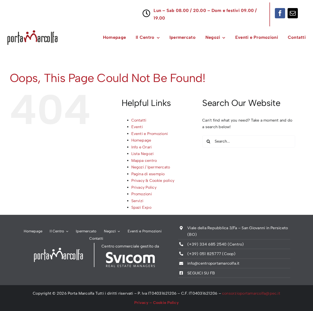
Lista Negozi (142, 153)
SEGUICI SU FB (201, 273)
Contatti (138, 120)
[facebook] (280, 13)
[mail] (293, 13)
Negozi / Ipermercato (150, 167)
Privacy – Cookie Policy (156, 302)
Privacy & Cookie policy (153, 180)
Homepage (141, 140)
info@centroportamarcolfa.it (213, 263)
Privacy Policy (143, 187)
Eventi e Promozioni (149, 133)
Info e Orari (141, 147)
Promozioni (141, 194)
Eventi (137, 126)
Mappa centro (144, 160)
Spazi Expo (141, 207)
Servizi (137, 200)
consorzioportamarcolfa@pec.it (251, 293)
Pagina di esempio (148, 174)
